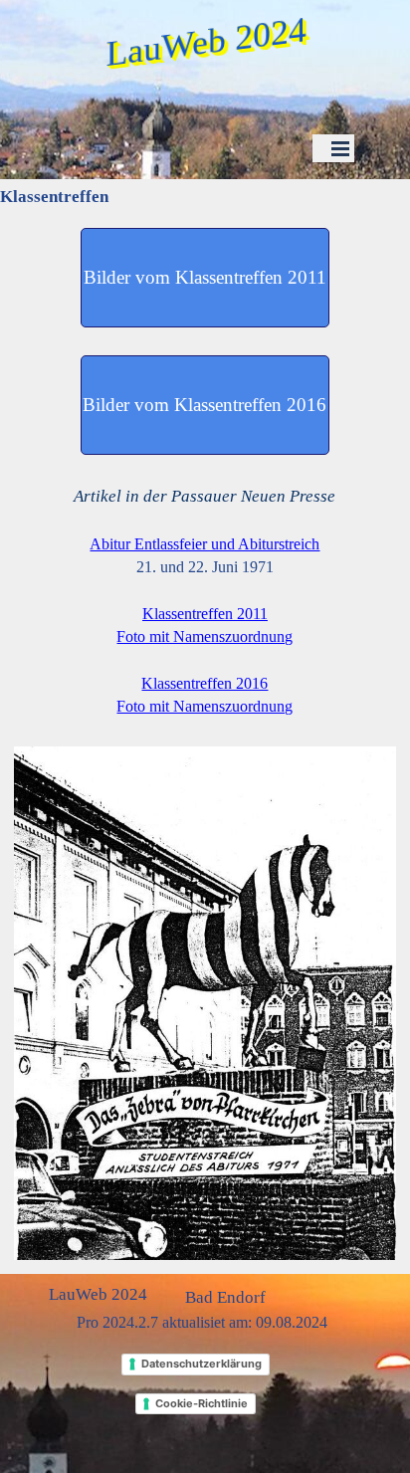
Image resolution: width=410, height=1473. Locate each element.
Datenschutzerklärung (201, 1363)
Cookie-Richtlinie (201, 1403)
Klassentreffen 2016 (204, 683)
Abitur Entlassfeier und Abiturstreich (204, 543)
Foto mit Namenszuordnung (204, 636)
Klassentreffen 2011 (205, 613)
